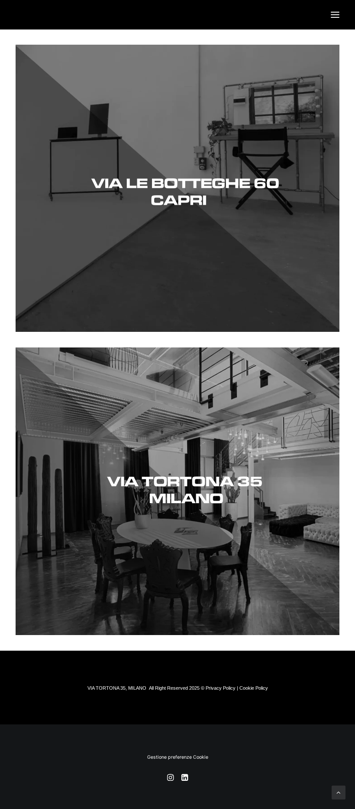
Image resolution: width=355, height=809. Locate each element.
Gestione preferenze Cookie (177, 757)
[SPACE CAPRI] (177, 188)
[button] (335, 14)
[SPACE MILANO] (177, 491)
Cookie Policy (253, 688)
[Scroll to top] (338, 792)
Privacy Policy (221, 688)
